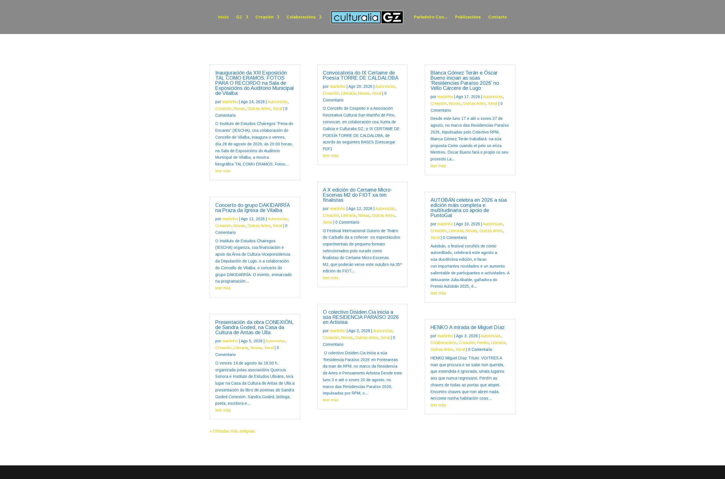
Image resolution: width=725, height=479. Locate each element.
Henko (483, 342)
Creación (264, 17)
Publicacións (468, 17)
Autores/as (277, 101)
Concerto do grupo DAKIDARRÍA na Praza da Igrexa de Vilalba (252, 207)
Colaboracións (301, 17)
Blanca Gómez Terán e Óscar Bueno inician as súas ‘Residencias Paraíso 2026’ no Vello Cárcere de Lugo (464, 80)
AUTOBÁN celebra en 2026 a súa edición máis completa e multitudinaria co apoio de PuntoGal (468, 207)
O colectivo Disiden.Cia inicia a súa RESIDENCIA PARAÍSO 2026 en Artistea (361, 317)
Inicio (223, 17)
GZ (239, 17)
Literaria (241, 348)
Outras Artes (259, 108)
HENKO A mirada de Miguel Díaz (467, 327)
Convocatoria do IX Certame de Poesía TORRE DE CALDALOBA (360, 75)
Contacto (497, 17)
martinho (230, 101)
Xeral (277, 108)
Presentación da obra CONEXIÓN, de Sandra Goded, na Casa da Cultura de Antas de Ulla (254, 327)
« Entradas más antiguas (232, 431)
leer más (223, 171)
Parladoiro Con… (431, 17)
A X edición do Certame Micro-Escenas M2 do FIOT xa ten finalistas (357, 195)
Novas (239, 108)
